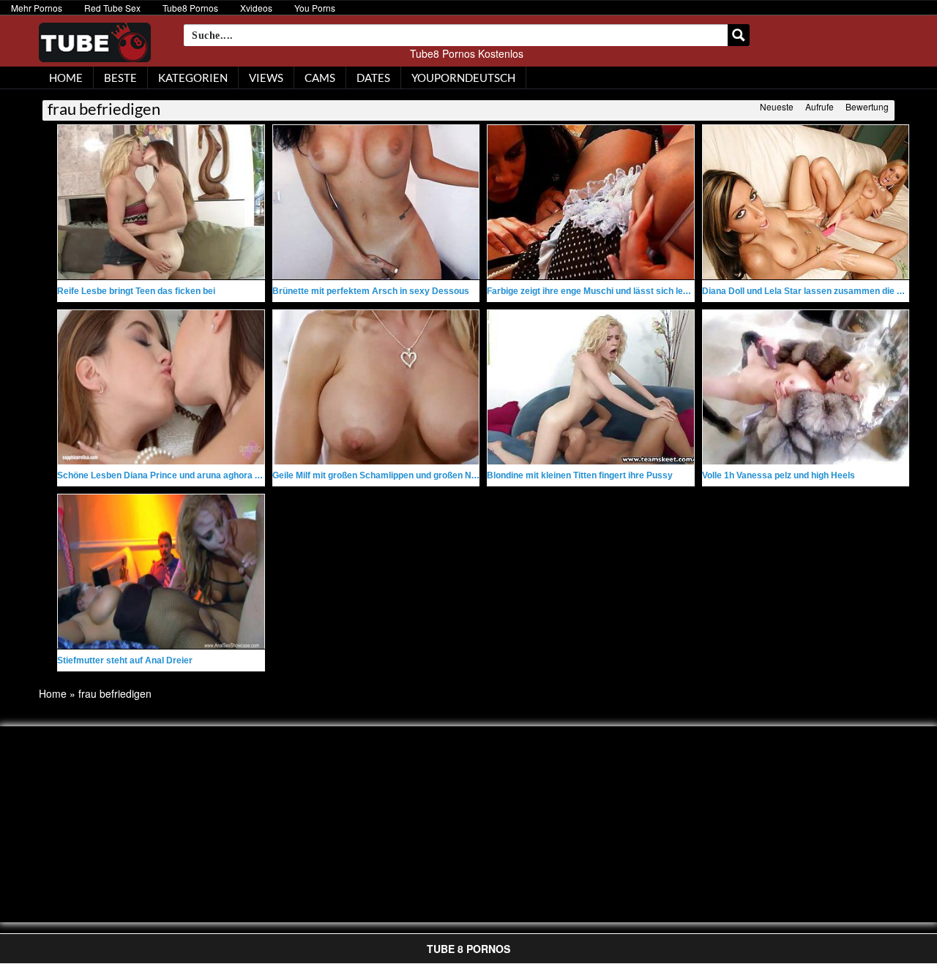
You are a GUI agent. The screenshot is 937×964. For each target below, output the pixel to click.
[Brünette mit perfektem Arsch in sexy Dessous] (376, 202)
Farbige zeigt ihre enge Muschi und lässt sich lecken (595, 291)
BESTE (120, 77)
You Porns (314, 8)
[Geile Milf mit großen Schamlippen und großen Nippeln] (376, 387)
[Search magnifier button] (739, 35)
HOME (66, 77)
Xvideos (256, 8)
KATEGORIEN (193, 77)
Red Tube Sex (112, 8)
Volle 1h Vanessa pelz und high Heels (778, 475)
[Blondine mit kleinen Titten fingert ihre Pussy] (591, 387)
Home (53, 693)
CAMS (320, 77)
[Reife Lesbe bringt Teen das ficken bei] (161, 202)
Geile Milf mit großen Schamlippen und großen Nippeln (384, 475)
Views (266, 77)
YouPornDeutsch (463, 77)
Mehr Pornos (36, 8)
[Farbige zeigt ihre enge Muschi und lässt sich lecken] (591, 202)
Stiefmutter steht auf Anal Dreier (125, 660)
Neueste (777, 106)
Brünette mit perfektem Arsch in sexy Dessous (370, 291)
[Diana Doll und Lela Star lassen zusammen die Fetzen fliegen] (806, 202)
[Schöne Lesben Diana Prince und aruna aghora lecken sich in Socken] (161, 387)
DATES (373, 77)
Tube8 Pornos (190, 8)
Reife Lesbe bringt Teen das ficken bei (136, 291)
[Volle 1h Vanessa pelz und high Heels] (806, 387)
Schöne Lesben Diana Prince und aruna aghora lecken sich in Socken (201, 475)
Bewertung (867, 106)
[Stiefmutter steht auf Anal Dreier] (161, 571)
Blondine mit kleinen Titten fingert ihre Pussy (580, 475)
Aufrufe (819, 106)
